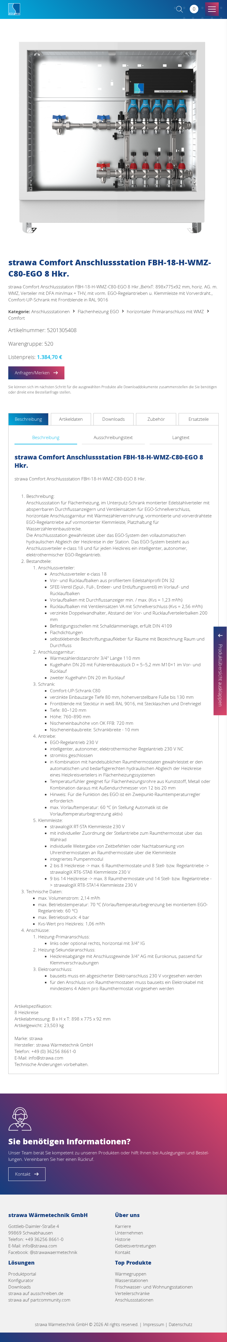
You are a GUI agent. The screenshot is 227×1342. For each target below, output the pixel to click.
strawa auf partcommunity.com (39, 1300)
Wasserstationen (131, 1280)
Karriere (123, 1226)
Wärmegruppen (130, 1274)
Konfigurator (21, 1280)
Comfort (16, 318)
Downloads (19, 1287)
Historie (122, 1239)
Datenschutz (180, 1324)
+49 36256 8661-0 (44, 1239)
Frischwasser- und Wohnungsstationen (154, 1287)
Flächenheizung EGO (98, 311)
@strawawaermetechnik (53, 1252)
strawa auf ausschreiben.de (35, 1293)
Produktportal (22, 1274)
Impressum (153, 1324)
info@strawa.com (39, 1246)
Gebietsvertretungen (135, 1246)
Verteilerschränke (132, 1293)
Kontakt (122, 1252)
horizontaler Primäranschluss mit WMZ (165, 311)
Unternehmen (129, 1233)
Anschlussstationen (50, 311)
